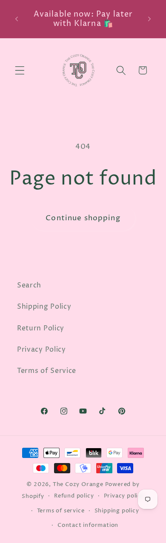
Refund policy (74, 496)
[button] (20, 70)
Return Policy (40, 328)
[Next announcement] (149, 19)
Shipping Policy (44, 306)
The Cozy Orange (78, 484)
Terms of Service (46, 370)
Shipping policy (116, 511)
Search (29, 285)
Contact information (87, 525)
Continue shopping (83, 218)
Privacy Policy (41, 349)
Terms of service (61, 511)
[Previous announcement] (16, 19)
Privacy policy (124, 496)
